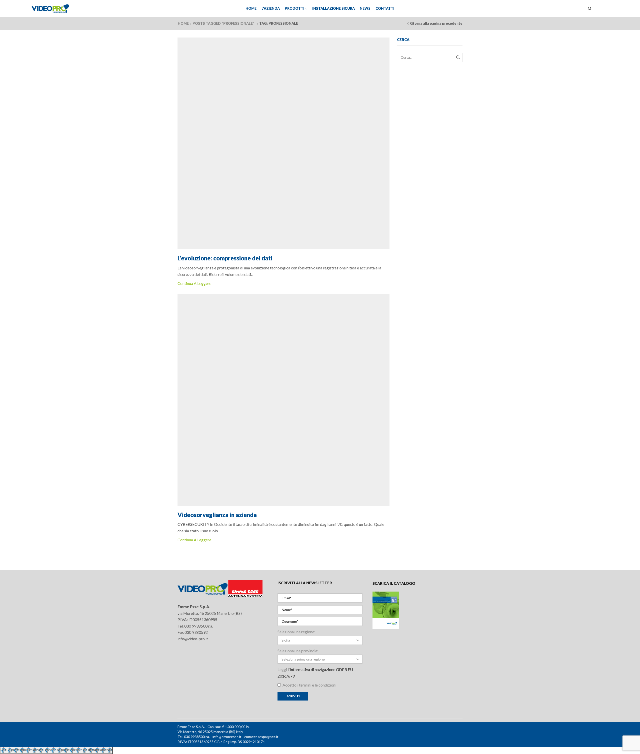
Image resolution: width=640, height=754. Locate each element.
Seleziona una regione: (296, 631)
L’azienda (271, 8)
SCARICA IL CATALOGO (393, 583)
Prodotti (294, 8)
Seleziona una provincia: (298, 650)
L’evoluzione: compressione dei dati (225, 258)
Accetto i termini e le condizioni (309, 685)
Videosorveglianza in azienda (217, 514)
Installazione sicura (333, 8)
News (365, 8)
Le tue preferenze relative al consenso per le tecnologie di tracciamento (56, 750)
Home (251, 8)
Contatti (385, 8)
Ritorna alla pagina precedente (436, 23)
